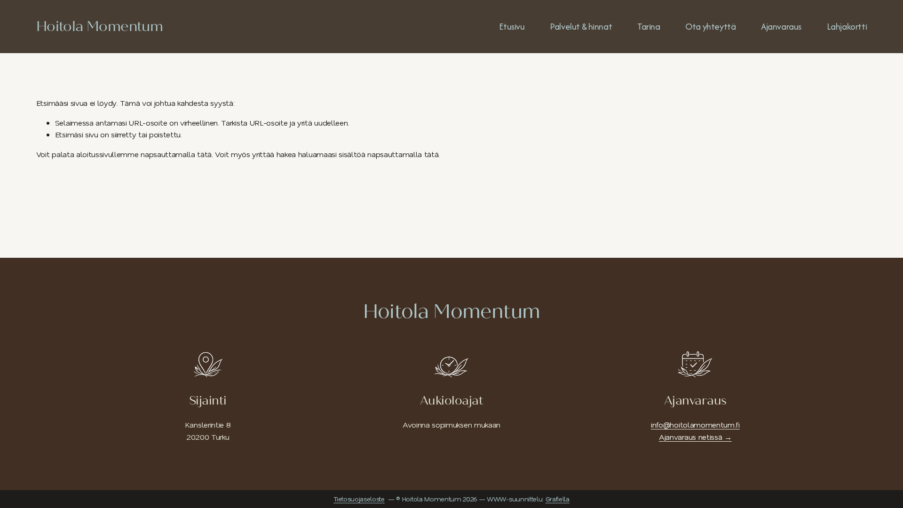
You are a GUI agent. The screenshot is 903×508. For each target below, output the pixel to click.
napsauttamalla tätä (176, 154)
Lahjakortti (847, 26)
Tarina (648, 26)
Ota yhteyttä (710, 26)
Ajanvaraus (781, 26)
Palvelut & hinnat (581, 26)
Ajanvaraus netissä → (695, 437)
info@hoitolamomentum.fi (695, 424)
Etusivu (511, 26)
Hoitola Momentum (99, 26)
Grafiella (558, 499)
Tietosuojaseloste (359, 499)
